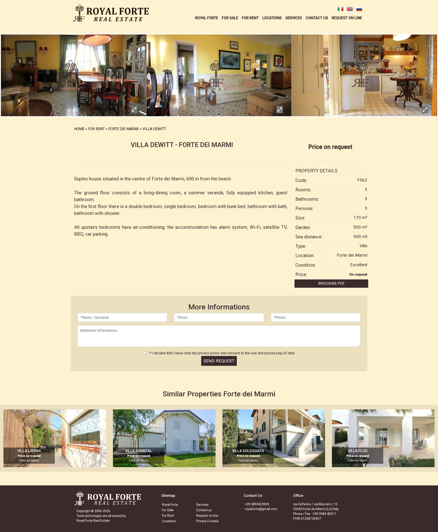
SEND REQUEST (219, 360)
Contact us (204, 510)
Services (202, 504)
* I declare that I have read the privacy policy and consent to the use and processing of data (221, 353)
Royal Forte (170, 504)
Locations (169, 521)
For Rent (168, 515)
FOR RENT (96, 129)
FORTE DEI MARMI (123, 129)
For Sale (168, 510)
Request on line (207, 515)
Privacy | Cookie (207, 521)
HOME (79, 129)
